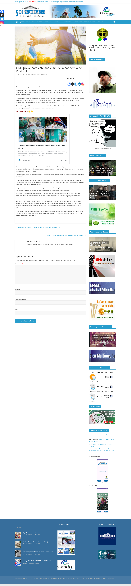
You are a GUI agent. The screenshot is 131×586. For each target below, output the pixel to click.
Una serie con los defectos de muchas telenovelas (102, 169)
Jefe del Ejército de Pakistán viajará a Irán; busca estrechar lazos (54, 1)
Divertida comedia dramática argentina (99, 192)
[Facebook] (69, 83)
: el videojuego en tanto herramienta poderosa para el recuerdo (102, 337)
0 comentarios (43, 74)
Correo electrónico (21, 299)
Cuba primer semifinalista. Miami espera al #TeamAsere (37, 227)
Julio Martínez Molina (107, 173)
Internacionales (89, 22)
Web (16, 309)
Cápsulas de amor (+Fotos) (31, 533)
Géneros (57, 22)
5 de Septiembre (32, 74)
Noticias (48, 22)
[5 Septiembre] (17, 22)
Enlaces (100, 22)
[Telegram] (76, 83)
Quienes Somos (25, 22)
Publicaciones (37, 22)
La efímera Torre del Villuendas (99, 243)
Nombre (18, 289)
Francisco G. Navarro (109, 247)
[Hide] (0, 26)
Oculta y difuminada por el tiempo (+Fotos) (35, 542)
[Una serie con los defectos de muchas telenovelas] (102, 161)
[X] (72, 83)
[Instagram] (82, 83)
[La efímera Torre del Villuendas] (102, 237)
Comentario (19, 264)
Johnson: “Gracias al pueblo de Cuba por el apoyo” (66, 235)
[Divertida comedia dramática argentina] (102, 186)
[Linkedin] (79, 83)
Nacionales (78, 22)
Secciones (67, 22)
